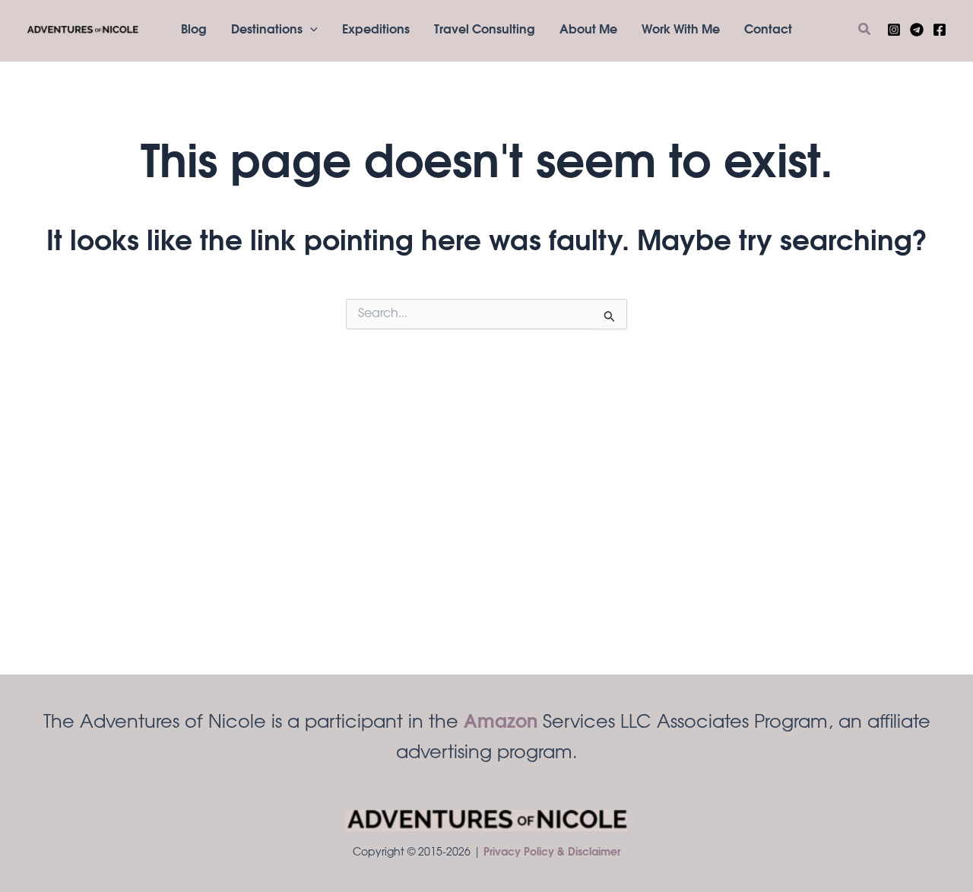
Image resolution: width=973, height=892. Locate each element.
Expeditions (376, 30)
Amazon (500, 723)
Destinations (267, 30)
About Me (588, 30)
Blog (194, 30)
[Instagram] (894, 30)
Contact (768, 30)
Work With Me (681, 30)
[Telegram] (917, 30)
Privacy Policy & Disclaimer (551, 853)
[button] (310, 30)
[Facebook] (939, 30)
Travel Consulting (484, 30)
